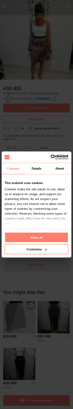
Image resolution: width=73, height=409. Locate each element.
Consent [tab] (13, 168)
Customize (34, 249)
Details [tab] (37, 168)
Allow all (36, 237)
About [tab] (59, 168)
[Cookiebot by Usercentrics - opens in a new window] (51, 157)
